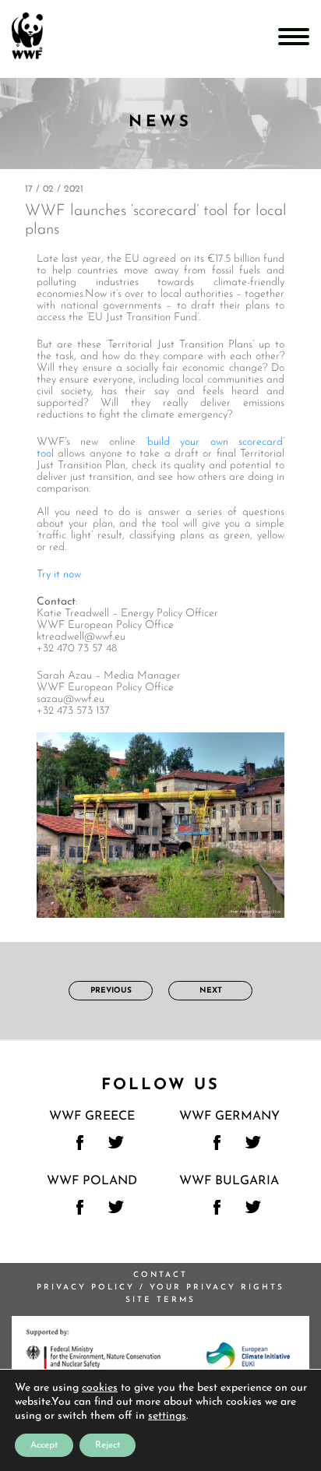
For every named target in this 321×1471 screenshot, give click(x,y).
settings (167, 1416)
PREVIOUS (111, 990)
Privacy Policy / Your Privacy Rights (160, 1287)
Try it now (59, 574)
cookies (100, 1388)
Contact (160, 1275)
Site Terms (160, 1300)
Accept (44, 1445)
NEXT (210, 990)
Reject (107, 1445)
